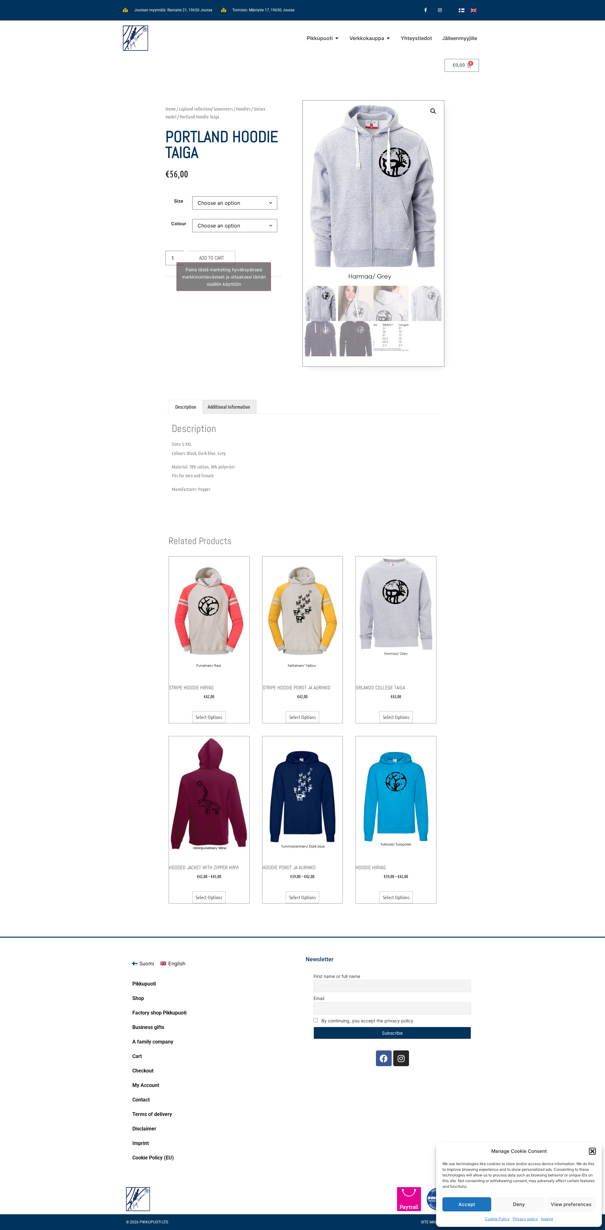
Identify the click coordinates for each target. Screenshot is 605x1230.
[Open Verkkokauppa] (388, 38)
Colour (178, 223)
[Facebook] (384, 1058)
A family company (152, 1042)
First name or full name (337, 976)
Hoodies (243, 109)
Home (170, 109)
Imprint (547, 1218)
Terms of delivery (152, 1114)
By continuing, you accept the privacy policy (366, 1020)
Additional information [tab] (229, 407)
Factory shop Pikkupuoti (159, 1013)
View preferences (571, 1204)
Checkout (142, 1071)
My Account (145, 1085)
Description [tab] (185, 407)
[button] (592, 1151)
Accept (466, 1204)
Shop (138, 998)
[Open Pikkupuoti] (336, 38)
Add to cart (211, 258)
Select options (209, 717)
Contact (141, 1100)
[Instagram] (440, 10)
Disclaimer (144, 1129)
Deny (519, 1204)
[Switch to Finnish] (462, 10)
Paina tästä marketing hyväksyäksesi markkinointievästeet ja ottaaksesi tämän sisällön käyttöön (224, 276)
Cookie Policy (497, 1218)
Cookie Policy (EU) (153, 1158)
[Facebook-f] (425, 10)
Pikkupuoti (144, 984)
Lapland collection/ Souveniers (206, 109)
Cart (137, 1056)
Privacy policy (525, 1218)
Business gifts (148, 1027)
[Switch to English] (474, 10)
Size (178, 201)
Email (319, 998)
